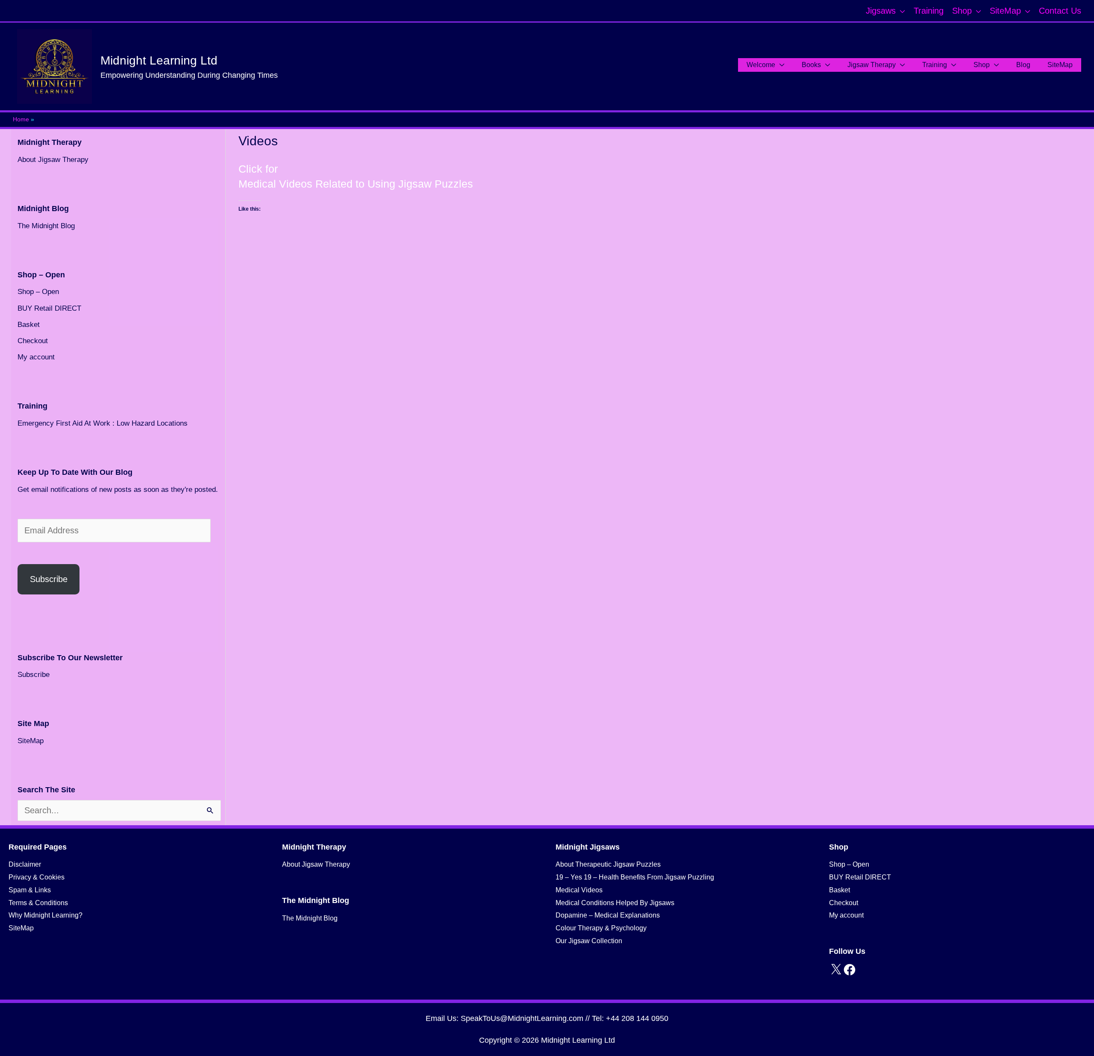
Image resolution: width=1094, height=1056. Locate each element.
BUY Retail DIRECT (49, 308)
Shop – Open (38, 292)
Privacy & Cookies (37, 877)
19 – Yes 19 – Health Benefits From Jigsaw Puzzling (635, 877)
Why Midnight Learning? (45, 915)
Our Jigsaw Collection (589, 940)
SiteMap (31, 741)
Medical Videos (579, 890)
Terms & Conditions (38, 902)
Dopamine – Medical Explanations (608, 915)
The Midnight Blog (46, 226)
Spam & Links (30, 890)
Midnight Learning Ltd (159, 60)
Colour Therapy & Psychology (601, 928)
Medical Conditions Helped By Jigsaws (615, 902)
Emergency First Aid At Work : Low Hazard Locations (103, 423)
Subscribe (49, 579)
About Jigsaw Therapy (53, 160)
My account (36, 357)
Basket (29, 325)
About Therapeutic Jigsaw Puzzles (608, 864)
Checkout (33, 341)
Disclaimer (25, 864)
